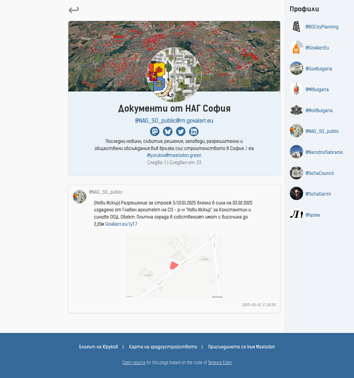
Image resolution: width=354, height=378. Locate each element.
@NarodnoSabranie (324, 153)
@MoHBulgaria (319, 111)
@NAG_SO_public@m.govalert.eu (174, 121)
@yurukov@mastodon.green (174, 156)
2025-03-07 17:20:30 (259, 305)
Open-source (133, 363)
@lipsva (313, 215)
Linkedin (194, 131)
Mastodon (155, 131)
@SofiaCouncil (320, 174)
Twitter (181, 131)
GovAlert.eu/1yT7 (121, 224)
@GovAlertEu (317, 48)
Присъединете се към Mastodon (241, 347)
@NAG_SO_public (322, 132)
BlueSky (168, 131)
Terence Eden (220, 363)
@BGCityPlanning (322, 27)
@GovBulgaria (319, 69)
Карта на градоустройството (163, 347)
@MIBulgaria (317, 90)
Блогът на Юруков (98, 347)
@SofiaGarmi (318, 194)
